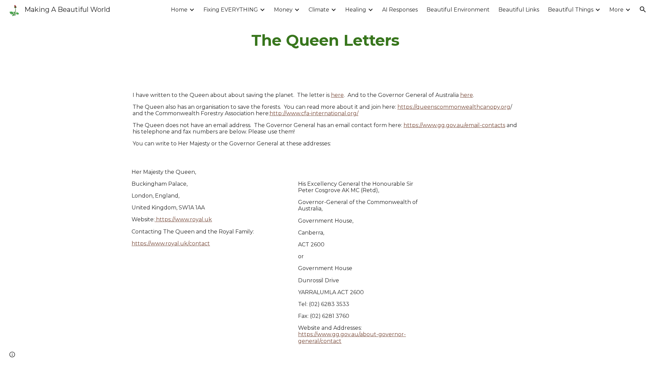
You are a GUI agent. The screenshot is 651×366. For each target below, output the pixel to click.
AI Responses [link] (400, 9)
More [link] (616, 9)
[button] (643, 9)
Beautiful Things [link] (570, 9)
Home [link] (179, 9)
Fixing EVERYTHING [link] (230, 9)
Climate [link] (319, 9)
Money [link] (283, 9)
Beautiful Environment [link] (458, 9)
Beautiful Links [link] (518, 9)
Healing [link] (355, 9)
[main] (325, 40)
